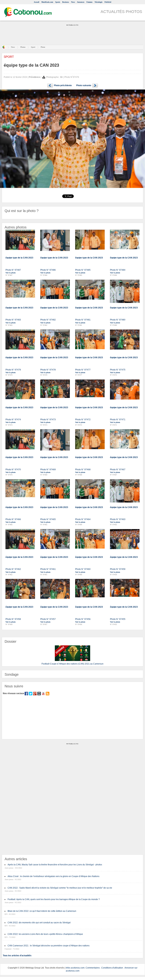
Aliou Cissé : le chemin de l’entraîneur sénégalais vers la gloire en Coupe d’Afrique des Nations (53, 876)
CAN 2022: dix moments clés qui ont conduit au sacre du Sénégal (39, 922)
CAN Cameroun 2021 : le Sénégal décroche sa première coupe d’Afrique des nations (48, 945)
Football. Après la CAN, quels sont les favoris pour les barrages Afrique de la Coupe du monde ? (54, 899)
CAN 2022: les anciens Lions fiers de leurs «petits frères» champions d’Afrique (45, 934)
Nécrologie (98, 2)
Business (65, 2)
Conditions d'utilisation (112, 968)
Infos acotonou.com (75, 968)
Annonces (80, 2)
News (73, 2)
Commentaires (93, 968)
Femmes (89, 2)
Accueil (36, 2)
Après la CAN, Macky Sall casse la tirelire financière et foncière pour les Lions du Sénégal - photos (55, 864)
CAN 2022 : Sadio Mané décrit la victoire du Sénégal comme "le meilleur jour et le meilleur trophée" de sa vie (60, 888)
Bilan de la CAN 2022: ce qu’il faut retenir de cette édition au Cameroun (42, 911)
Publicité (108, 2)
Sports (57, 2)
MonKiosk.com (47, 2)
